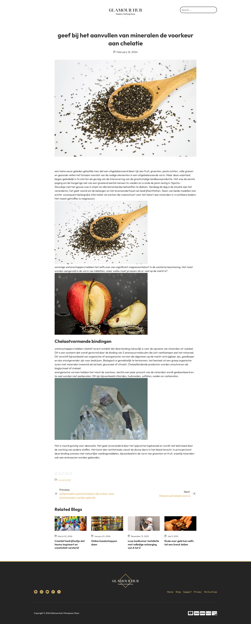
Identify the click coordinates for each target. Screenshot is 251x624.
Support (187, 591)
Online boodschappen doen (104, 542)
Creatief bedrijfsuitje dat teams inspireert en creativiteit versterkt (70, 544)
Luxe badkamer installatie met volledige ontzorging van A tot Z (143, 544)
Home (170, 591)
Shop (178, 591)
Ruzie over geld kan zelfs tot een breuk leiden (179, 542)
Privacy (198, 591)
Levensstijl (64, 480)
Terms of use (210, 591)
